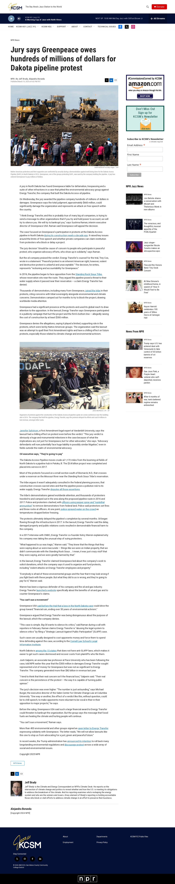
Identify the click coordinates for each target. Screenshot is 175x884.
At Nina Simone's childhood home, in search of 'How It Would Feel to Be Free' (152, 287)
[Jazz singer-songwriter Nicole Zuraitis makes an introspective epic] (134, 246)
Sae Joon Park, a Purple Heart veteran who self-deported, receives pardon (152, 377)
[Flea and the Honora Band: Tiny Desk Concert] (134, 265)
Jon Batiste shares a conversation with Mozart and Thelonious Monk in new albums (152, 204)
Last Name (134, 164)
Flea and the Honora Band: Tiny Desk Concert (153, 268)
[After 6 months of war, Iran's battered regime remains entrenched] (134, 397)
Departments (102, 837)
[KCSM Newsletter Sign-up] (145, 118)
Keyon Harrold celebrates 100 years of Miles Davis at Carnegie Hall (152, 312)
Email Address (136, 145)
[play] (11, 18)
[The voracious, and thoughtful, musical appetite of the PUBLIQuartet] (134, 224)
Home (11, 27)
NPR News (15, 40)
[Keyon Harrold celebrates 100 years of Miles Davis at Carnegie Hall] (134, 307)
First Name (133, 154)
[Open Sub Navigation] (38, 27)
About (74, 27)
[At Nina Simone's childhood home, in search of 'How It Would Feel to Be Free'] (134, 285)
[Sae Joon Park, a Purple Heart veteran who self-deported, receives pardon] (134, 372)
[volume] (19, 19)
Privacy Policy (102, 842)
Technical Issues (107, 27)
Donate (160, 6)
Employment (68, 842)
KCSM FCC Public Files (139, 837)
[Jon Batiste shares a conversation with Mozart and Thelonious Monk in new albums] (134, 199)
